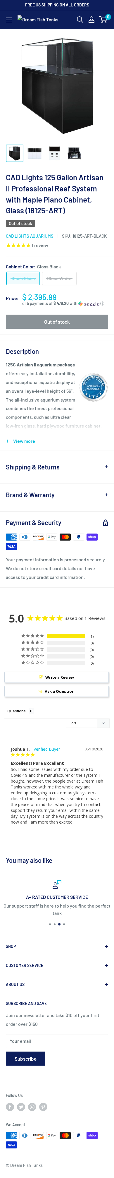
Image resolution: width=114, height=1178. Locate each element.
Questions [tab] (16, 711)
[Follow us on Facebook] (10, 1107)
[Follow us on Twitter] (21, 1107)
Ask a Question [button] (60, 691)
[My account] (91, 19)
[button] (65, 303)
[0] (103, 19)
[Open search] (80, 19)
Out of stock (57, 322)
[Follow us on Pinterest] (43, 1107)
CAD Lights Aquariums (29, 236)
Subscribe (26, 1059)
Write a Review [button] (59, 677)
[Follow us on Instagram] (32, 1107)
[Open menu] (9, 20)
